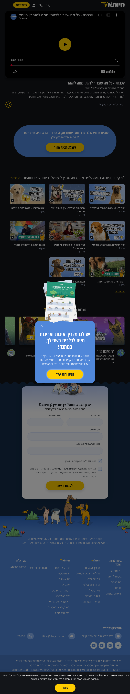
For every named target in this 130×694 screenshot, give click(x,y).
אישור (65, 688)
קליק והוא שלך (65, 374)
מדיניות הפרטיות (38, 679)
